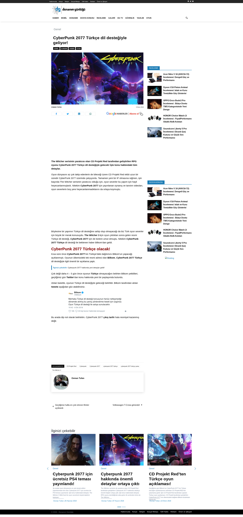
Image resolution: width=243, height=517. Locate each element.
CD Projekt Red (71, 366)
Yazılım (140, 18)
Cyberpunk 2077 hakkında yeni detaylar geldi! (79, 268)
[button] (47, 468)
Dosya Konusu (87, 18)
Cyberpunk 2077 (95, 366)
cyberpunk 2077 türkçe (110, 366)
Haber (56, 18)
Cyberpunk (83, 366)
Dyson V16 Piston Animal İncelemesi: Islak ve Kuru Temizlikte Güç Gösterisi (175, 90)
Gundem (64, 48)
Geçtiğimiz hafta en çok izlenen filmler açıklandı (72, 406)
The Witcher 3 (56, 370)
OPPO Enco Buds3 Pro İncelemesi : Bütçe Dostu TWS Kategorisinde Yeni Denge (175, 105)
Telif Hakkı (85, 1)
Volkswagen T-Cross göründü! (126, 405)
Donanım (73, 18)
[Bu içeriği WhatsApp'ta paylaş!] (90, 114)
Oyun (148, 18)
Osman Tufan (56, 107)
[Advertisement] (38, 45)
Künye (61, 1)
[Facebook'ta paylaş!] (56, 114)
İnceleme (101, 18)
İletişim (67, 1)
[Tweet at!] (68, 114)
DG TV (120, 18)
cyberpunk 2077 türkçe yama (130, 366)
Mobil (64, 18)
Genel (57, 29)
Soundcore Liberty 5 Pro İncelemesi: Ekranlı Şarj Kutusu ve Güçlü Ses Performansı (175, 133)
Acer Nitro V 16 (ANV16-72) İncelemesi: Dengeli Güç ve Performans (176, 77)
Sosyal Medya (75, 1)
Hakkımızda (53, 1)
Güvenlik (129, 18)
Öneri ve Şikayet (102, 1)
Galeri (111, 18)
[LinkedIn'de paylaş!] (79, 114)
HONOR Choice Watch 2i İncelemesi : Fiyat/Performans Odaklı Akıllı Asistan (177, 118)
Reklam (92, 1)
